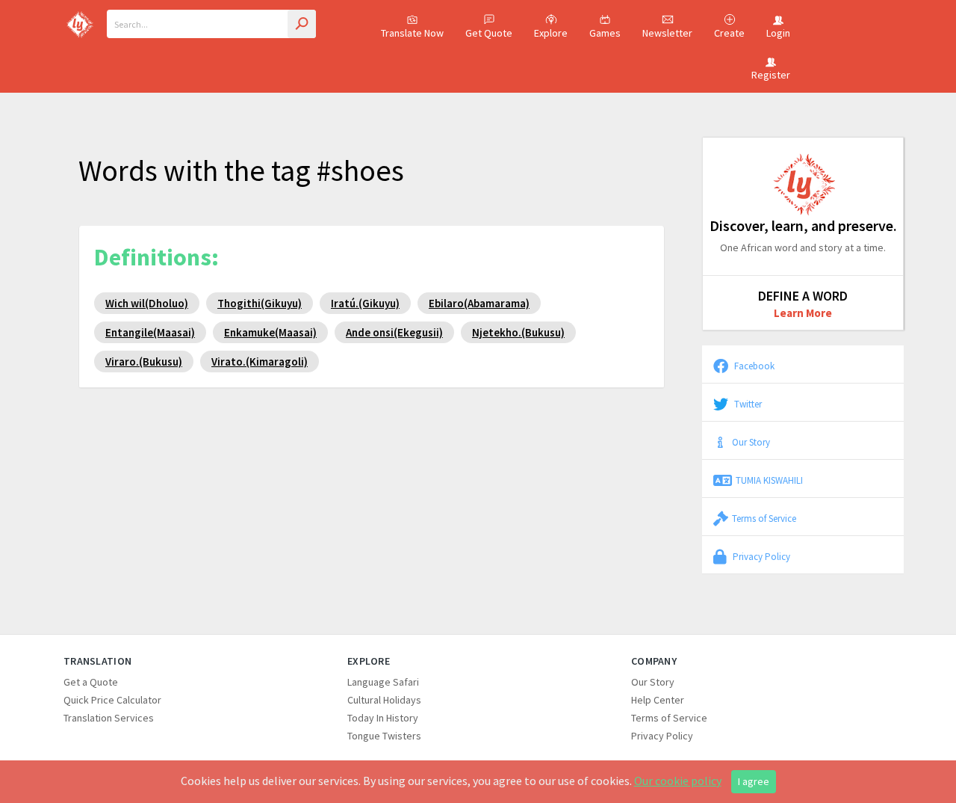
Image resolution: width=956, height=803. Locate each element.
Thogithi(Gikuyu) (259, 303)
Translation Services (108, 717)
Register (770, 74)
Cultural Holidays (384, 700)
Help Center (657, 700)
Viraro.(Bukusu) (143, 361)
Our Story (751, 442)
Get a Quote (90, 682)
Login (778, 33)
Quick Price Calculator (112, 700)
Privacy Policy (760, 556)
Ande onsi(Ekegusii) (394, 332)
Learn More (803, 313)
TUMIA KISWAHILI (769, 480)
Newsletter (667, 33)
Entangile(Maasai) (150, 332)
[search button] (302, 24)
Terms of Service (764, 518)
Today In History (382, 717)
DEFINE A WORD (803, 295)
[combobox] (211, 24)
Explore (551, 33)
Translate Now (412, 33)
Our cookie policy (677, 780)
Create (729, 33)
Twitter (747, 404)
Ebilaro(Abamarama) (479, 303)
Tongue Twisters (384, 735)
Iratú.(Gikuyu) (365, 303)
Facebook (753, 366)
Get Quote (488, 33)
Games (605, 33)
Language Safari (383, 682)
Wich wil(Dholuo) (146, 303)
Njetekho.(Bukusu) (518, 332)
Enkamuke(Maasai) (270, 332)
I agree (753, 781)
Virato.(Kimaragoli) (259, 361)
